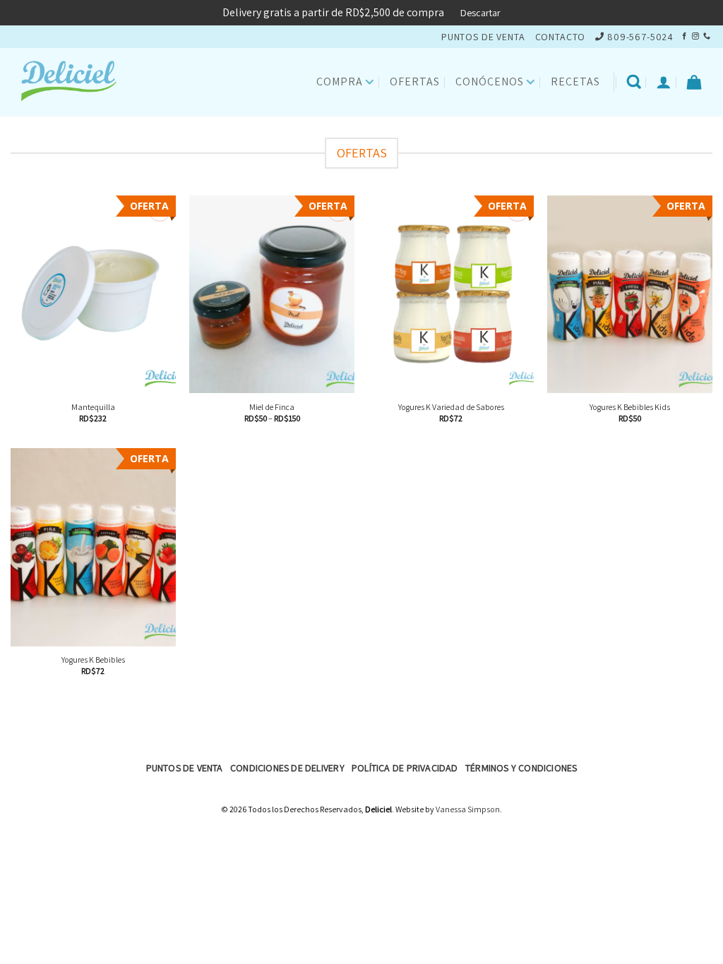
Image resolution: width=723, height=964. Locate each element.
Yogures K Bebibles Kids (630, 407)
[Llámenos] (706, 36)
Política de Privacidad (405, 767)
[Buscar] (634, 82)
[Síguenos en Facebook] (684, 36)
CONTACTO (560, 36)
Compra (339, 81)
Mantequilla (93, 407)
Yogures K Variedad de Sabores (451, 407)
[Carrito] (694, 81)
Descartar (480, 12)
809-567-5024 (640, 36)
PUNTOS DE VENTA (483, 36)
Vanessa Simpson (468, 809)
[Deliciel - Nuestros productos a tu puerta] (81, 82)
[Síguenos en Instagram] (695, 36)
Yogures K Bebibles (93, 659)
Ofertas (415, 81)
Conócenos (489, 81)
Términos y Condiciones (521, 767)
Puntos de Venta (184, 767)
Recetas (575, 81)
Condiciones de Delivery (287, 767)
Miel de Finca (271, 407)
